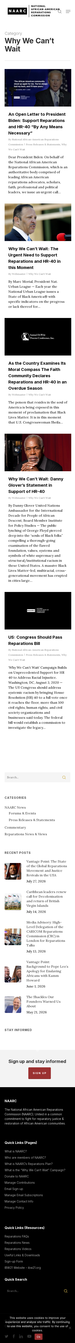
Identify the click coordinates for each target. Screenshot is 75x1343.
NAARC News (15, 807)
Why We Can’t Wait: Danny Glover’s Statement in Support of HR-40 (35, 485)
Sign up (39, 1073)
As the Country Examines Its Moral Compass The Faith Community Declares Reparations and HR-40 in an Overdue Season (37, 376)
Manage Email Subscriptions (24, 1195)
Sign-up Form (14, 1261)
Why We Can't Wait (39, 273)
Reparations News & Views (26, 834)
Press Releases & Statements (43, 144)
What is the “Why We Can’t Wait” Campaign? (35, 1170)
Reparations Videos (18, 1249)
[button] (68, 11)
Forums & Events (22, 813)
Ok (38, 1336)
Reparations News (17, 1242)
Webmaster (19, 273)
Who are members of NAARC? (25, 1157)
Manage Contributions (20, 1182)
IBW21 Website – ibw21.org (23, 1267)
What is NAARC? (16, 1151)
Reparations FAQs (17, 1236)
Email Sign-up (14, 1189)
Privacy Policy (14, 1207)
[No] (70, 1328)
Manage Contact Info (19, 1201)
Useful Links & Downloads (22, 1255)
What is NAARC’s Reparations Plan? (29, 1164)
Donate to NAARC (17, 1176)
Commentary (15, 827)
